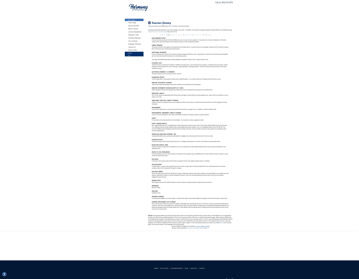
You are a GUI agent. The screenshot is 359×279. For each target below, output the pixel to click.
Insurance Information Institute (195, 246)
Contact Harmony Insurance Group (157, 50)
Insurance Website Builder (203, 245)
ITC (208, 246)
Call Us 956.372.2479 (224, 2)
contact (222, 241)
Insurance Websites (176, 245)
